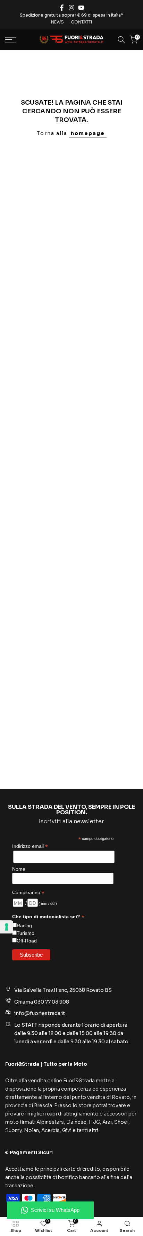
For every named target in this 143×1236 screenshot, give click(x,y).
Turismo (25, 933)
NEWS (57, 22)
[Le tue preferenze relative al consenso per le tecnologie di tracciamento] (6, 926)
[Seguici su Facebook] (62, 7)
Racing (24, 925)
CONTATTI (81, 22)
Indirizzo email (30, 846)
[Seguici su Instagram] (71, 7)
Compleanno (28, 892)
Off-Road (27, 940)
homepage (88, 133)
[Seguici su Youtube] (81, 7)
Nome (18, 869)
